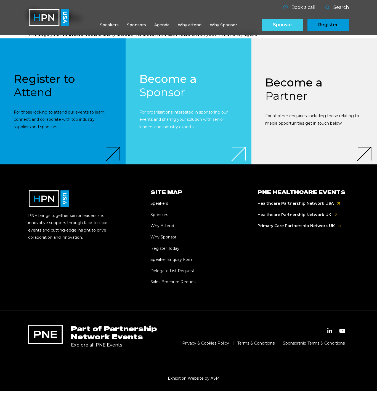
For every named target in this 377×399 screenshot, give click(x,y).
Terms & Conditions (256, 343)
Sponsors (136, 24)
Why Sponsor (223, 24)
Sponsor (282, 24)
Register (328, 24)
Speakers (109, 24)
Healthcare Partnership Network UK (294, 214)
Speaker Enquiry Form (171, 259)
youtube (342, 331)
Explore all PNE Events (96, 345)
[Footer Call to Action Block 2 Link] (188, 101)
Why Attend (162, 225)
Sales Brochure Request (173, 281)
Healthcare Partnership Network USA (295, 203)
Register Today (164, 248)
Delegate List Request (172, 270)
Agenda (161, 24)
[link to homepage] (49, 17)
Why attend (189, 24)
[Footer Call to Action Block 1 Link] (63, 101)
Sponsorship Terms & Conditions (314, 343)
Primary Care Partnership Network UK (296, 225)
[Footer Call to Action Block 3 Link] (314, 101)
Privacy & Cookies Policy (205, 343)
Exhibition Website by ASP (193, 378)
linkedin (329, 331)
